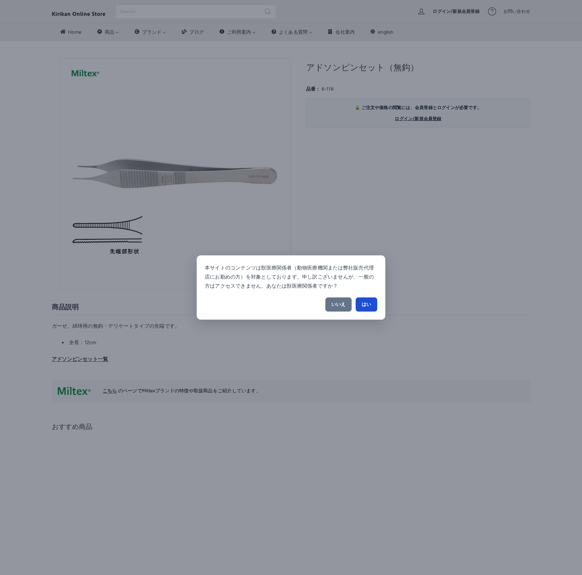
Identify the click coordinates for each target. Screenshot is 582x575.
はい (366, 304)
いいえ (338, 304)
